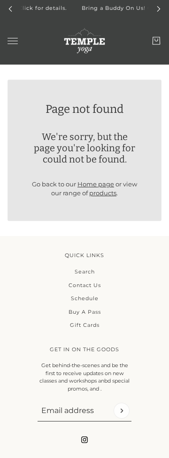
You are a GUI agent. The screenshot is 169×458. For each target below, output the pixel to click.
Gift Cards (85, 325)
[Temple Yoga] (84, 40)
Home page (95, 184)
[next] (158, 8)
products (102, 193)
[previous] (10, 8)
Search (85, 271)
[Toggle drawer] (13, 40)
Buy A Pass (85, 312)
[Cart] (156, 41)
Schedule (85, 298)
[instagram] (84, 440)
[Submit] (122, 411)
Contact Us (85, 285)
